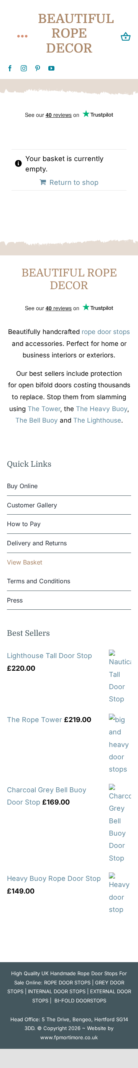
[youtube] (51, 68)
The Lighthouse (97, 420)
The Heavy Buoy (101, 409)
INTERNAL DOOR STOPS (56, 991)
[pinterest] (37, 68)
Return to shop (74, 182)
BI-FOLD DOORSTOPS (80, 1000)
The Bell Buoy (36, 420)
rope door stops (106, 332)
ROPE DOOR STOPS (67, 982)
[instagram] (24, 68)
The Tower (44, 409)
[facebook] (10, 68)
